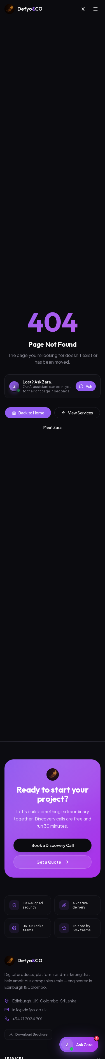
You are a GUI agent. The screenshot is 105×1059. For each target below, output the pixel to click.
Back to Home (31, 412)
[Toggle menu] (95, 9)
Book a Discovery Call (52, 845)
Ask (89, 386)
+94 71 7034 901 (27, 1018)
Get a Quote (48, 861)
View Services (80, 412)
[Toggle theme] (83, 9)
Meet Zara (52, 427)
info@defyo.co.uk (29, 1009)
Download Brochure (31, 1034)
